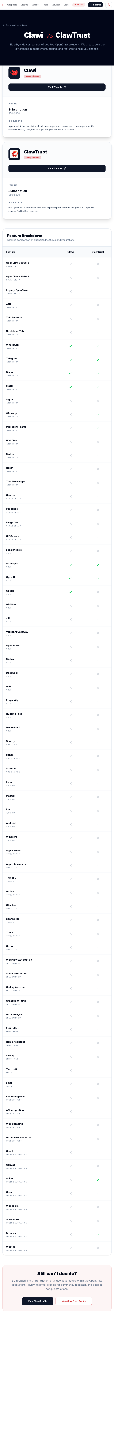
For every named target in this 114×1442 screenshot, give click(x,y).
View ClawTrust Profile (74, 1301)
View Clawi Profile (37, 1301)
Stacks (35, 4)
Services (56, 4)
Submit (97, 4)
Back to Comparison (16, 25)
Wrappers (12, 4)
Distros (24, 4)
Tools (45, 4)
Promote (79, 5)
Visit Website (55, 87)
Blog (66, 4)
